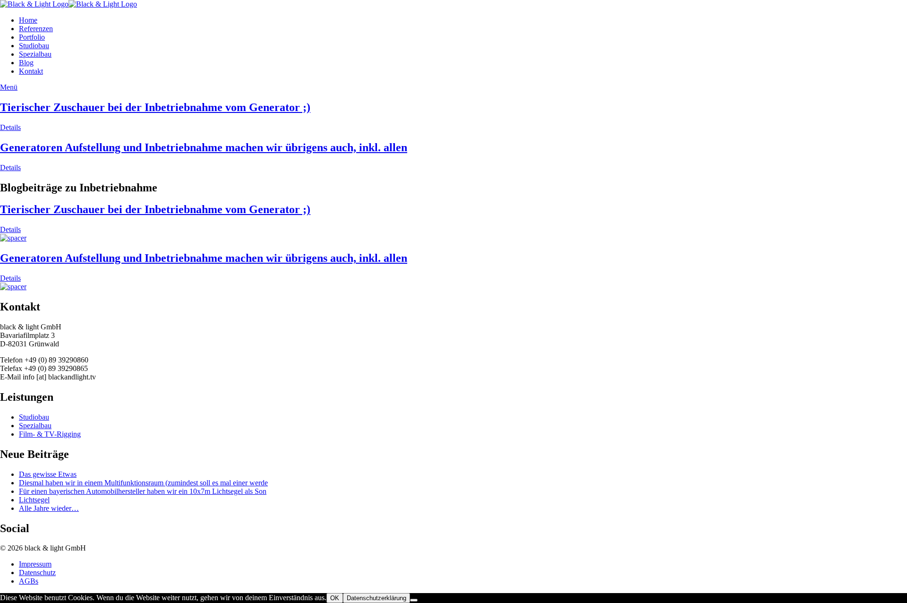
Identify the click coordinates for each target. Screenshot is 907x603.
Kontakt (31, 71)
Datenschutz (37, 573)
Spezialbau (35, 54)
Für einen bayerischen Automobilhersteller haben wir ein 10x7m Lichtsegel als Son (142, 491)
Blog (26, 63)
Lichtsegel (34, 500)
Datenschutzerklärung (376, 598)
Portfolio (32, 37)
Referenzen (36, 29)
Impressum (35, 564)
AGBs (28, 581)
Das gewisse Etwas (48, 474)
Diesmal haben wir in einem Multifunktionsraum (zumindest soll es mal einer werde (143, 483)
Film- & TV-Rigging (50, 434)
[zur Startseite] (68, 4)
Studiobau (34, 46)
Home (28, 20)
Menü (8, 87)
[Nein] (414, 600)
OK (334, 598)
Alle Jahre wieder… (49, 508)
